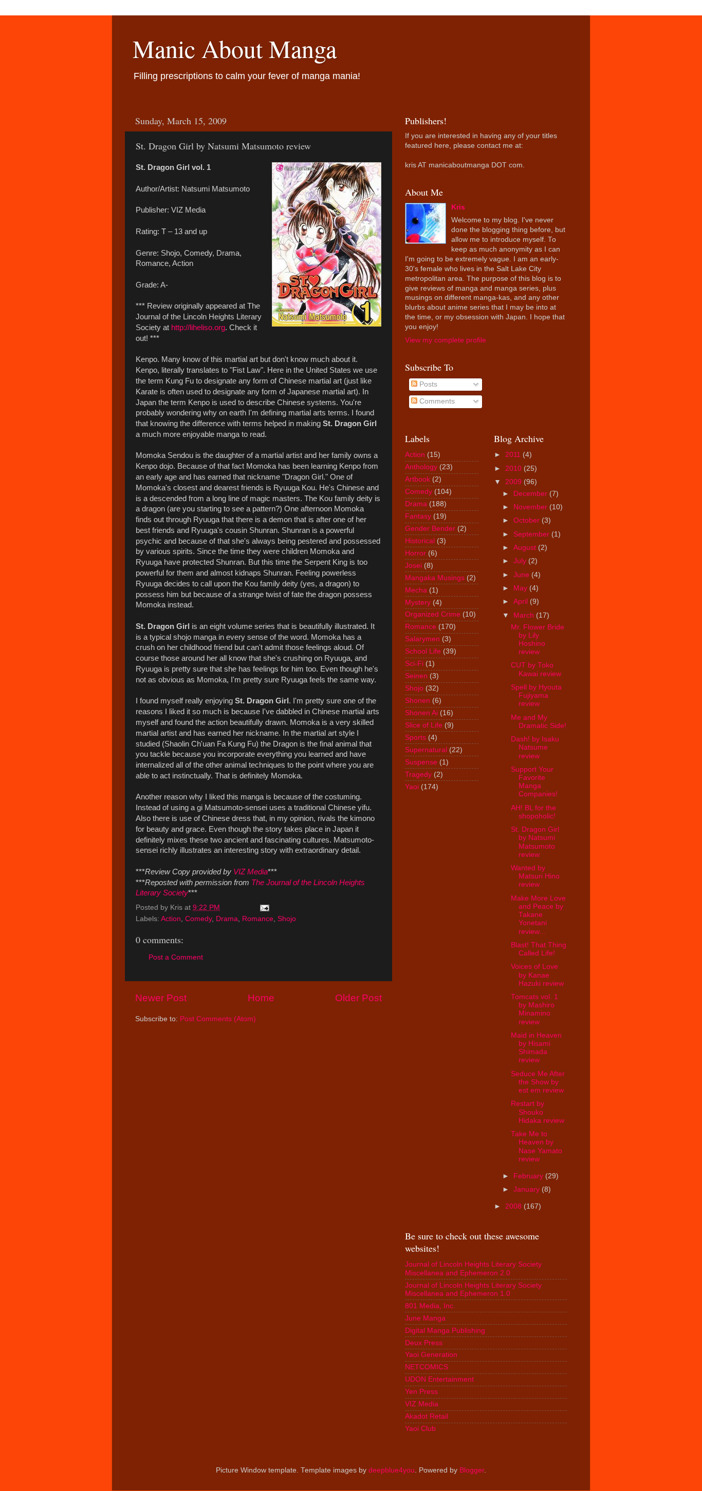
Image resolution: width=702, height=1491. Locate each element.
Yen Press (421, 1392)
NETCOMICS (426, 1367)
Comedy (198, 919)
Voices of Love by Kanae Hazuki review (537, 975)
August (524, 547)
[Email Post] (264, 907)
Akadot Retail (426, 1416)
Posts (427, 384)
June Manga (425, 1318)
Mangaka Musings (435, 578)
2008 (513, 1206)
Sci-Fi (414, 663)
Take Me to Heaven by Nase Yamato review (536, 1146)
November (530, 507)
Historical (420, 541)
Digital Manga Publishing (445, 1330)
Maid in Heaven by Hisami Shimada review (536, 1047)
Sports (415, 737)
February (528, 1176)
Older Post (358, 997)
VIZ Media (421, 1404)
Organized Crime (432, 614)
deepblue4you (391, 1470)
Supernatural (426, 750)
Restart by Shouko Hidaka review (537, 1112)
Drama (227, 919)
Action (171, 919)
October (526, 520)
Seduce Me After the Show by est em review (538, 1082)
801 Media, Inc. (430, 1306)
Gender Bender (430, 528)
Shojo (287, 919)
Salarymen (422, 639)
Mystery (418, 602)
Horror (415, 553)
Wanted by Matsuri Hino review (535, 876)
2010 (513, 468)
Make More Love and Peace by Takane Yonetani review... (538, 914)
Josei (413, 565)
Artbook (417, 479)
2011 (513, 454)
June (521, 575)
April (520, 601)
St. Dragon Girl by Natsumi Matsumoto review (535, 842)
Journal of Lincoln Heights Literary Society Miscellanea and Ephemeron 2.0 (473, 1268)
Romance (257, 919)
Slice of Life (423, 725)
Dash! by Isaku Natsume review (535, 747)
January (526, 1189)
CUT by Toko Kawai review (536, 669)
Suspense (421, 762)
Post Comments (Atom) (218, 1019)
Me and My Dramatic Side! (538, 722)
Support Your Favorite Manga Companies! (534, 782)
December (530, 494)
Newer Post (161, 997)
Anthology (421, 467)
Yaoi (412, 787)
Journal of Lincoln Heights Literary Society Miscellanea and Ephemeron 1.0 (473, 1289)
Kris (458, 207)
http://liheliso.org (198, 327)
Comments (436, 401)
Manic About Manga (235, 48)
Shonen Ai (421, 713)
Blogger (471, 1470)
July (519, 561)
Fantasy (418, 516)
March (523, 615)
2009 (513, 482)
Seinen (416, 676)
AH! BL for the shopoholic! (533, 812)
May (520, 588)
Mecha (416, 590)
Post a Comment (176, 957)
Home (261, 997)
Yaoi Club (420, 1428)
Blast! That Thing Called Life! (538, 949)
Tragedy (418, 774)
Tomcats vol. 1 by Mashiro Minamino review (534, 1009)
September (531, 534)
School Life (423, 651)
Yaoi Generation (431, 1355)
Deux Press (423, 1343)
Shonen (417, 700)
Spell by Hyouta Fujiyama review (536, 695)
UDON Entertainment (439, 1379)
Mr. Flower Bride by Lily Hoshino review (537, 639)
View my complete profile (445, 340)
